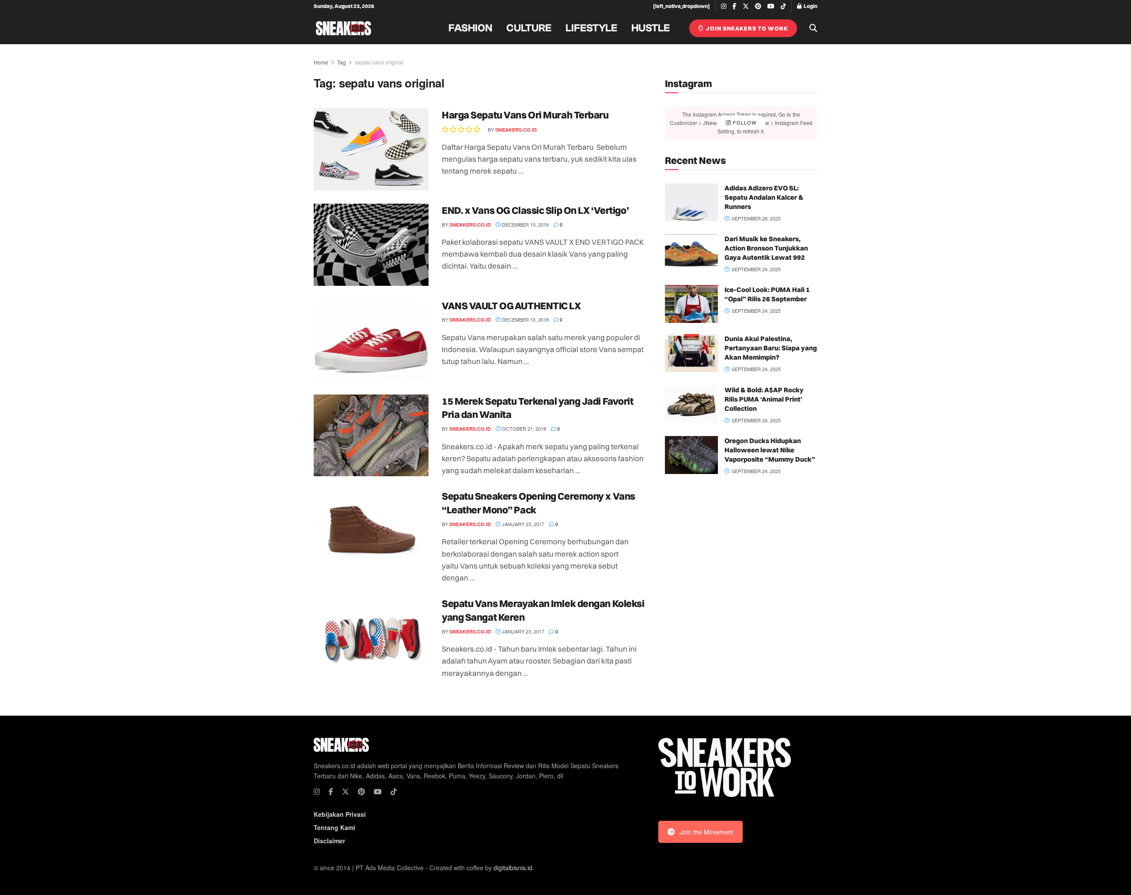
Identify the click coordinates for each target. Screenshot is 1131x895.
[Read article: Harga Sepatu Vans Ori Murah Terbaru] (371, 149)
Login (810, 6)
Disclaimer (329, 840)
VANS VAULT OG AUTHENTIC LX (511, 306)
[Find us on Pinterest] (758, 6)
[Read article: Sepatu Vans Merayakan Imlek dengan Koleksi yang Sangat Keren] (371, 638)
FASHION (470, 28)
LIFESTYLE (591, 28)
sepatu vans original (379, 62)
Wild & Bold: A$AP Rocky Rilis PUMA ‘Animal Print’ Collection (764, 399)
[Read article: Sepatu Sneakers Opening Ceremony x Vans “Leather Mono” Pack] (371, 530)
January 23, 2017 (522, 523)
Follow (743, 122)
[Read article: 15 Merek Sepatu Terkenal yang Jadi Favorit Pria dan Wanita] (371, 435)
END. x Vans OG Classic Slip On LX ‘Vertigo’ (535, 210)
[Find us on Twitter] (746, 6)
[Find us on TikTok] (783, 6)
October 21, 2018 (523, 428)
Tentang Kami (334, 827)
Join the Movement (706, 831)
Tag (341, 62)
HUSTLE (650, 28)
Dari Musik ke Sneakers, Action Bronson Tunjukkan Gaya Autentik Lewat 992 (766, 248)
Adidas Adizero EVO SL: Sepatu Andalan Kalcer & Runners (764, 197)
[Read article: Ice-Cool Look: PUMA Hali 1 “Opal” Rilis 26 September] (691, 304)
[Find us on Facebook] (734, 6)
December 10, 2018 (525, 224)
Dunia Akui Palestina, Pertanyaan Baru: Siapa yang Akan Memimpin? (771, 347)
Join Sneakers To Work (746, 28)
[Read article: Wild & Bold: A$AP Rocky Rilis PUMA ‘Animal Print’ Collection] (691, 404)
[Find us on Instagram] (723, 6)
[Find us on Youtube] (770, 6)
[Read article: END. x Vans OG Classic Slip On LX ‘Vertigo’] (371, 245)
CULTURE (528, 28)
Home (321, 62)
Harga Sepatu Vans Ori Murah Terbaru (525, 115)
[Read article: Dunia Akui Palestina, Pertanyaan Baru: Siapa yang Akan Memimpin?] (691, 353)
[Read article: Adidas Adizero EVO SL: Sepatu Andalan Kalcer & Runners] (691, 202)
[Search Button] (813, 28)
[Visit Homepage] (343, 28)
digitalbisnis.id (512, 867)
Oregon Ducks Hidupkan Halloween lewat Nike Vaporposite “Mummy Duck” (770, 449)
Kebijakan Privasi (340, 814)
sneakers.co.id (516, 129)
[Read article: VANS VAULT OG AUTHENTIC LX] (371, 340)
